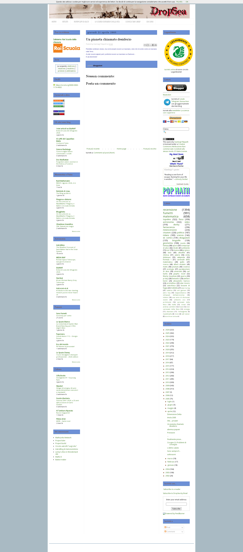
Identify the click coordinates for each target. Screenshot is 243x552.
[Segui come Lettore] (176, 90)
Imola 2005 (171, 417)
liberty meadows (170, 276)
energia (187, 309)
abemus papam (173, 429)
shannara (170, 311)
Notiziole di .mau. (63, 191)
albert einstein (180, 264)
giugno (170, 405)
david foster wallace (171, 316)
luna (169, 252)
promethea (171, 283)
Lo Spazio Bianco (63, 322)
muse (181, 307)
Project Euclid (60, 443)
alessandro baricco (181, 281)
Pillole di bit (61, 419)
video (187, 222)
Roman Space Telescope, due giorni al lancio (66, 261)
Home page (121, 149)
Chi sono (149, 21)
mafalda (174, 288)
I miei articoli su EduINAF (66, 128)
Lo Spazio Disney (63, 352)
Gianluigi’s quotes (171, 169)
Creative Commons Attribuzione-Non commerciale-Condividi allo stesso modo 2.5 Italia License (175, 147)
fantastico (176, 278)
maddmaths (167, 314)
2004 (167, 469)
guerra (183, 276)
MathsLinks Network (63, 437)
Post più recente (93, 149)
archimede (167, 302)
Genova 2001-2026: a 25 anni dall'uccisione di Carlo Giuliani (67, 402)
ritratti (175, 248)
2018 (167, 356)
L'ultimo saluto (173, 448)
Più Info (179, 2)
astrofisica (171, 285)
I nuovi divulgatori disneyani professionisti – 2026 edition (67, 356)
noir (168, 250)
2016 (167, 362)
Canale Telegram (180, 100)
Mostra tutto (76, 231)
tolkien (165, 297)
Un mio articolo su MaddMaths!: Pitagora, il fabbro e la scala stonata (65, 203)
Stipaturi (59, 386)
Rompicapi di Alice (81, 21)
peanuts (175, 267)
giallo (182, 262)
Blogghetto (60, 212)
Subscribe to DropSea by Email (175, 493)
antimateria (71, 71)
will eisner (186, 314)
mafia (174, 304)
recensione (170, 210)
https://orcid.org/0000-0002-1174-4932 (65, 86)
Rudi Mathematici (63, 181)
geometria (168, 243)
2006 (167, 395)
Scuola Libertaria (63, 398)
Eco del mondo (62, 344)
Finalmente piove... (174, 439)
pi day (165, 278)
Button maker (60, 459)
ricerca (165, 264)
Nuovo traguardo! (63, 413)
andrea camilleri (169, 307)
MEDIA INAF (60, 257)
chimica (166, 255)
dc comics (168, 237)
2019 (167, 353)
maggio (170, 408)
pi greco (186, 250)
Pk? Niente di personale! (65, 346)
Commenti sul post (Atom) (104, 153)
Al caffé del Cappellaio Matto (65, 140)
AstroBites (60, 245)
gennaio (170, 465)
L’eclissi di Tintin (62, 143)
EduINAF (59, 268)
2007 (167, 392)
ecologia (170, 269)
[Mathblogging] (59, 112)
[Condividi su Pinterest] (155, 45)
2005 (167, 399)
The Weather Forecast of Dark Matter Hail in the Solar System (67, 249)
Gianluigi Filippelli (181, 142)
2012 (167, 376)
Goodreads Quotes (182, 184)
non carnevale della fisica (176, 308)
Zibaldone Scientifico (64, 224)
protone (61, 71)
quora (175, 245)
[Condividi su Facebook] (153, 45)
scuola (182, 243)
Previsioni (171, 432)
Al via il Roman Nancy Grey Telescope (66, 281)
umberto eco (179, 300)
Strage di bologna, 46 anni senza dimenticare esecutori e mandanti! (67, 390)
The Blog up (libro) (63, 193)
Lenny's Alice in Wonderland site (66, 453)
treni (177, 314)
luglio (169, 401)
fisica (181, 219)
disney (176, 224)
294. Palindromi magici (65, 226)
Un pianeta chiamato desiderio (175, 425)
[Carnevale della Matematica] (59, 101)
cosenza (186, 267)
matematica (170, 216)
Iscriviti (169, 69)
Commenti (170, 531)
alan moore (185, 283)
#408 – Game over (63, 421)
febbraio (171, 462)
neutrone (61, 68)
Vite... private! (172, 421)
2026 (167, 330)
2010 (167, 382)
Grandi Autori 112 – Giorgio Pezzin (67, 337)
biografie (176, 240)
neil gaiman (181, 290)
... (167, 436)
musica (176, 250)
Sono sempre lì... (173, 451)
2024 (167, 336)
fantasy (166, 245)
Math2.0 (58, 457)
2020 (167, 349)
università (178, 271)
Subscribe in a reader (171, 489)
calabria (169, 290)
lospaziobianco (180, 293)
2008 (167, 389)
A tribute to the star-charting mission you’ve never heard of (67, 292)
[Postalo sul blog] (147, 45)
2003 (167, 472)
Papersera (60, 334)
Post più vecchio (149, 149)
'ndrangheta (182, 311)
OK (187, 2)
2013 (167, 372)
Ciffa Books (60, 375)
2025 (167, 333)
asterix (177, 255)
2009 (167, 385)
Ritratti (65, 21)
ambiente (186, 248)
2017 (167, 359)
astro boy (166, 293)
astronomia (168, 222)
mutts (165, 267)
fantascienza (169, 227)
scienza (180, 235)
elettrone (71, 66)
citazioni (167, 232)
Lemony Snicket (181, 179)
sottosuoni (171, 454)
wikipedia (181, 257)
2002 (167, 476)
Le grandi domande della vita (107, 21)
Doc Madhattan (62, 160)
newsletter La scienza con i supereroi (176, 111)
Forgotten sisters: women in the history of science (67, 163)
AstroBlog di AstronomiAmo (66, 449)
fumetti (168, 213)
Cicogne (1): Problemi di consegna (176, 443)
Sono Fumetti (61, 313)
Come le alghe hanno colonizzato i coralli (64, 152)
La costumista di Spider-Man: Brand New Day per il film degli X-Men (67, 326)
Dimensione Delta (174, 414)
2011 (167, 379)
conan (183, 304)
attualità (181, 252)
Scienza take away (132, 21)
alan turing (186, 288)
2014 (167, 369)
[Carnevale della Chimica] (59, 106)
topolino (167, 219)
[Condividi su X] (150, 45)
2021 (167, 346)
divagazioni (97, 65)
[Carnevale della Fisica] (59, 104)
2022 (167, 343)
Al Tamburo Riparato (64, 410)
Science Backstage (63, 149)
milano (166, 235)
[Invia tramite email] (145, 45)
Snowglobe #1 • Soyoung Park (66, 379)
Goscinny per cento (63, 316)
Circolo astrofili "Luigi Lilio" (66, 446)
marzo (170, 458)
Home (54, 21)
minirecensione (170, 230)
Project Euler (60, 440)
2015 (167, 366)
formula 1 (167, 259)
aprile (169, 411)
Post (168, 527)
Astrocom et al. (62, 288)
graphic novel (179, 274)
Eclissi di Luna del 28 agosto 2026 (66, 132)
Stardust (59, 278)
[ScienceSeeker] (59, 114)
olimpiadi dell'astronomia (173, 295)
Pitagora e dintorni (63, 199)
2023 (167, 339)
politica (180, 232)
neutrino (70, 68)
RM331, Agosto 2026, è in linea (66, 184)
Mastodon (167, 95)
